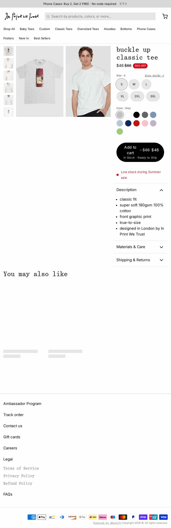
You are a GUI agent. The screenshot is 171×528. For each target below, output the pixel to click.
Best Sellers (42, 38)
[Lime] (119, 131)
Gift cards (11, 437)
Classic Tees (63, 29)
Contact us (12, 426)
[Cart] (163, 16)
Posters (8, 38)
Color (123, 108)
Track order (13, 414)
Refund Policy (17, 483)
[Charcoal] (145, 115)
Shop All (9, 29)
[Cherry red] (136, 123)
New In (24, 38)
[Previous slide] (22, 80)
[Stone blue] (153, 115)
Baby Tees (27, 29)
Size (120, 75)
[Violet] (153, 123)
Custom (44, 29)
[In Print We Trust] (21, 16)
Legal (8, 459)
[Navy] (128, 123)
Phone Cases (146, 29)
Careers (10, 448)
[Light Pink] (145, 123)
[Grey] (119, 115)
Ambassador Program (22, 403)
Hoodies (110, 29)
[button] (140, 152)
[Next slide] (104, 80)
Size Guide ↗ (154, 75)
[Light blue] (119, 123)
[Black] (136, 115)
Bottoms (126, 29)
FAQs (7, 494)
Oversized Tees (88, 29)
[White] (128, 115)
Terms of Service (21, 468)
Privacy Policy (19, 476)
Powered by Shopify (107, 523)
